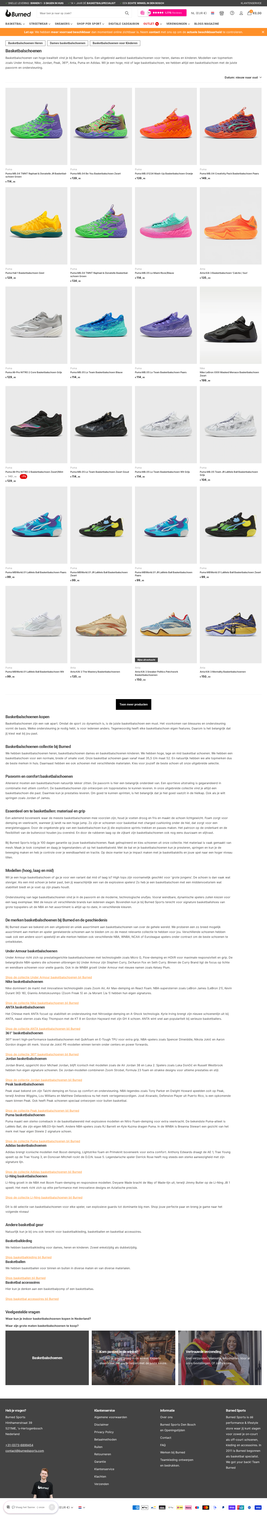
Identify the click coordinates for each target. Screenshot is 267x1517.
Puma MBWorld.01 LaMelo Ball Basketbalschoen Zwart (230, 572)
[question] (232, 13)
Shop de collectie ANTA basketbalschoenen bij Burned (42, 1028)
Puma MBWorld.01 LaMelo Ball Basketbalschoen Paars (35, 572)
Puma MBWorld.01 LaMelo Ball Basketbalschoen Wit (34, 671)
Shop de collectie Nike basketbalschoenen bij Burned (42, 1003)
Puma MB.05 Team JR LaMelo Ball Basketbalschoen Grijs (229, 473)
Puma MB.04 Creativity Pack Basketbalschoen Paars (229, 173)
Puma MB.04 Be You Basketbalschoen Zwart (95, 173)
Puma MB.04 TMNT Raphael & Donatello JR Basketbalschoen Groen (36, 175)
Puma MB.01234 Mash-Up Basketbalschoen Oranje (164, 173)
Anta (202, 268)
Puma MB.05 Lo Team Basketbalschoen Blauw (96, 372)
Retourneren (102, 1454)
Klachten (100, 1476)
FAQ (163, 1445)
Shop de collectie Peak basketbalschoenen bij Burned (42, 1110)
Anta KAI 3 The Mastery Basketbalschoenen (95, 671)
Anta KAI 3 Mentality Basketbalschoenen (223, 671)
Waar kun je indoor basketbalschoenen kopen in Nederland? (48, 1318)
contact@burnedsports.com (24, 1451)
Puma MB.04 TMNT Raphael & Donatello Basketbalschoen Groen (99, 274)
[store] (222, 13)
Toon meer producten (134, 704)
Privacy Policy (104, 1432)
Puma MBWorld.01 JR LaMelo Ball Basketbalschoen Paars (163, 574)
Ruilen (98, 1447)
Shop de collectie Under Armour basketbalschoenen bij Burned (48, 977)
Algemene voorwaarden (110, 1417)
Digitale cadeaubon (124, 23)
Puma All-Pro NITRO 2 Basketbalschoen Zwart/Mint (34, 471)
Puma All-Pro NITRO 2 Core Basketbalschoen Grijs (33, 372)
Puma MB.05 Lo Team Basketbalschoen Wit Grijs (162, 471)
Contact (165, 1437)
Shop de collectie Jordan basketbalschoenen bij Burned (43, 1080)
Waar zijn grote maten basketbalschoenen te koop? (42, 1326)
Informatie (167, 1410)
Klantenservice (104, 1410)
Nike (202, 368)
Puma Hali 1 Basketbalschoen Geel (24, 272)
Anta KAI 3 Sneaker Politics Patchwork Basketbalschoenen (156, 673)
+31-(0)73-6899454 (19, 1445)
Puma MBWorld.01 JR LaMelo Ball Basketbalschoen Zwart (99, 574)
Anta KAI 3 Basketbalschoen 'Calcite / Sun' (224, 272)
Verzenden (101, 1484)
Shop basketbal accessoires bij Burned (32, 1299)
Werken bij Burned (172, 1452)
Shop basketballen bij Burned (25, 1278)
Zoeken (127, 13)
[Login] (241, 13)
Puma (8, 169)
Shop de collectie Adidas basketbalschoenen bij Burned (43, 1172)
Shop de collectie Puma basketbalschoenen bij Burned (42, 1141)
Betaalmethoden (105, 1439)
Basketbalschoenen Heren (25, 43)
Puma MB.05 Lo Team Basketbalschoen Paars (161, 372)
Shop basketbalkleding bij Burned (28, 1257)
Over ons (166, 1417)
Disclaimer (101, 1424)
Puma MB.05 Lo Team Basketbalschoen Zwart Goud (99, 471)
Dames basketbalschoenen (67, 43)
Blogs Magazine (206, 23)
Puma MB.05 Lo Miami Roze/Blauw (154, 272)
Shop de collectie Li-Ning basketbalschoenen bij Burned (43, 1197)
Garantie (100, 1461)
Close (263, 32)
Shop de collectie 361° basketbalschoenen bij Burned (42, 1054)
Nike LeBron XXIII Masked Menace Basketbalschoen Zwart (229, 374)
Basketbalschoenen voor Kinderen (115, 43)
